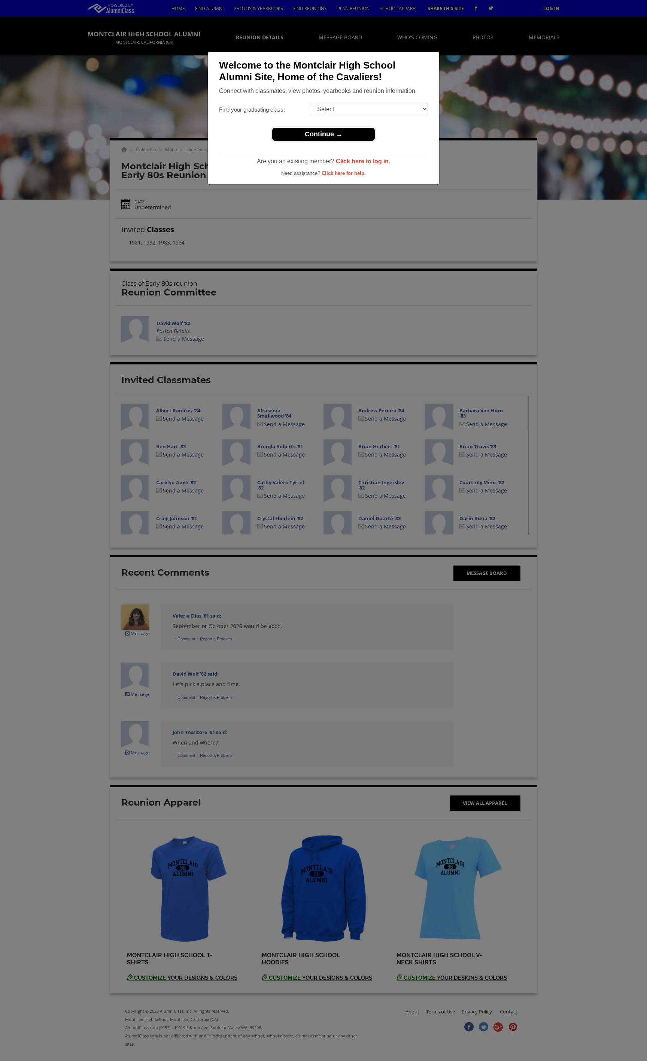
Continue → (324, 134)
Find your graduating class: (252, 109)
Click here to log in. (363, 161)
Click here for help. (344, 173)
